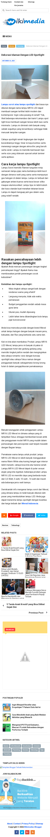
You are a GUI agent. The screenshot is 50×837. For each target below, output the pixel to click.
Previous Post (36, 613)
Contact (17, 824)
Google (15, 515)
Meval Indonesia (30, 503)
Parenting (16, 750)
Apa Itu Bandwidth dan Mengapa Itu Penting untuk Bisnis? (12, 598)
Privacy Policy (28, 824)
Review (11, 46)
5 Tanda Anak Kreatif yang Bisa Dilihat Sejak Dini (12, 549)
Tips (41, 750)
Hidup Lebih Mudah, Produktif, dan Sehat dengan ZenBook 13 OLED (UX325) (12, 572)
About (9, 824)
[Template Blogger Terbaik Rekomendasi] (16, 767)
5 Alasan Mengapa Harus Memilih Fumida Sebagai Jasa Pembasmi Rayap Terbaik (35, 593)
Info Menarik (15, 746)
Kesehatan (27, 746)
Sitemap (39, 824)
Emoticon (10, 630)
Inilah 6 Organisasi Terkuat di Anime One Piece (36, 555)
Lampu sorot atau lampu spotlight (18, 104)
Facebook (29, 515)
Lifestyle (36, 746)
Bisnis (6, 746)
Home (4, 46)
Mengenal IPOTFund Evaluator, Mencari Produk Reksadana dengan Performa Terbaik (28, 727)
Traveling (7, 754)
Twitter (42, 515)
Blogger (38, 827)
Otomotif (7, 750)
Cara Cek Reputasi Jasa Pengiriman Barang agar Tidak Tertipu (35, 577)
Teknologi (20, 46)
